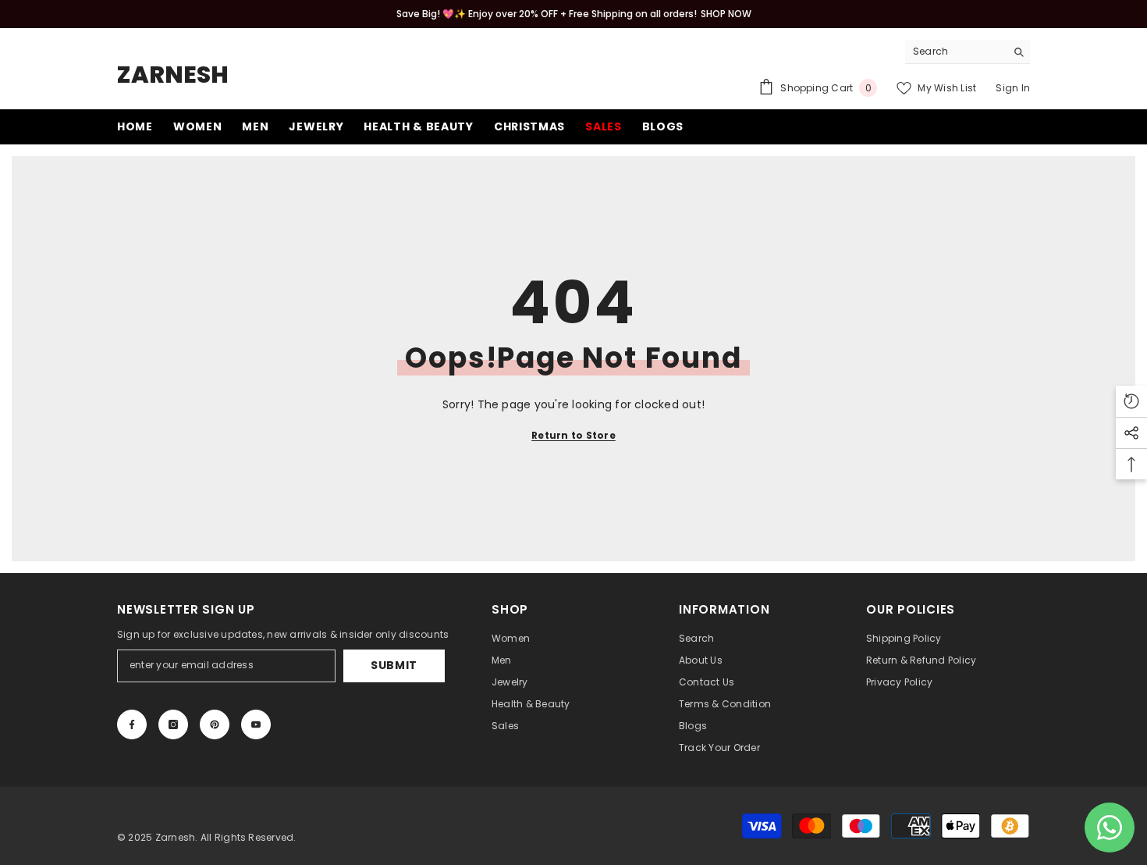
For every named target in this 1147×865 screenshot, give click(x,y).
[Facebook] (132, 724)
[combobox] (955, 51)
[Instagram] (173, 724)
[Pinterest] (214, 724)
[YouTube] (256, 724)
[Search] (967, 52)
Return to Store (573, 435)
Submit (394, 665)
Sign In (1013, 87)
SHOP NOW (726, 13)
